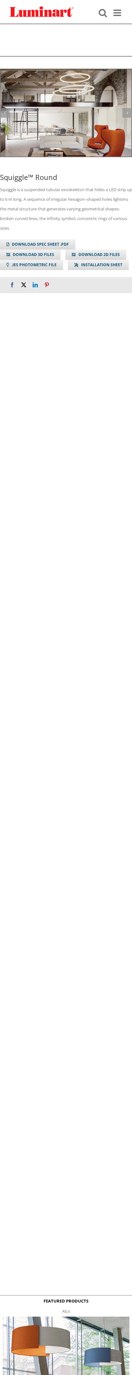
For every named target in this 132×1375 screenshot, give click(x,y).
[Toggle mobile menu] (117, 12)
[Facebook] (12, 285)
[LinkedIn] (35, 285)
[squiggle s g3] (66, 113)
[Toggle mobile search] (103, 12)
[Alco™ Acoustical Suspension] (66, 1318)
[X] (23, 285)
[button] (5, 113)
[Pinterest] (47, 285)
